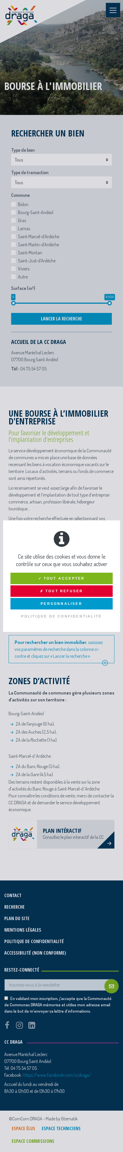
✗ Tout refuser (61, 591)
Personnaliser (61, 604)
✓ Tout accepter (61, 578)
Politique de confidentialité (61, 616)
